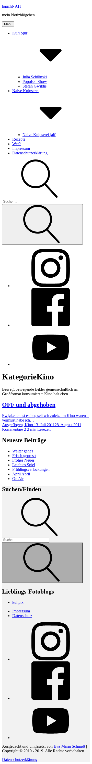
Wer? (16, 144)
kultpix (18, 602)
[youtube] (50, 364)
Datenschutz (22, 615)
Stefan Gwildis (34, 86)
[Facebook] (50, 325)
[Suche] (40, 537)
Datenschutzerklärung (30, 153)
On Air (18, 478)
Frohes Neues (23, 460)
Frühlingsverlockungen (31, 469)
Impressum (21, 148)
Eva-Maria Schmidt (69, 746)
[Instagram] (50, 286)
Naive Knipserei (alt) (39, 134)
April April (21, 474)
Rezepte (18, 139)
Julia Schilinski (34, 77)
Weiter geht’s (22, 451)
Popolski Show (34, 81)
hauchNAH (11, 6)
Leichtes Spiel (23, 465)
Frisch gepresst (24, 455)
